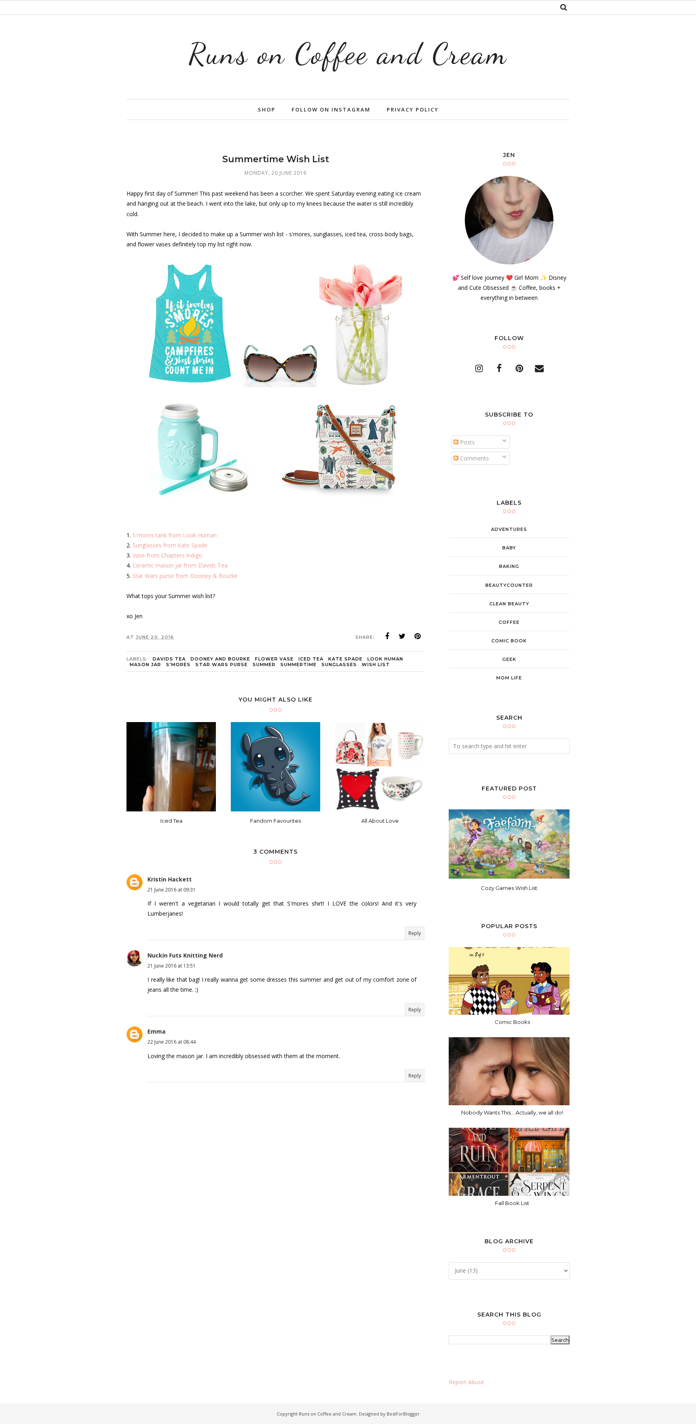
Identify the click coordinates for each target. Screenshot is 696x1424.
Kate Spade (345, 659)
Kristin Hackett (169, 879)
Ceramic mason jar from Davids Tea (180, 565)
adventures (509, 529)
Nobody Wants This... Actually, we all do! (512, 1112)
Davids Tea (169, 659)
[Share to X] (402, 636)
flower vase (274, 659)
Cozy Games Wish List (509, 888)
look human (385, 659)
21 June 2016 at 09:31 (171, 889)
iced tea (310, 659)
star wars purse (221, 664)
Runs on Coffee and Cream (348, 54)
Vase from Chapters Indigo (167, 555)
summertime (298, 664)
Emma (156, 1031)
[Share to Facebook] (387, 636)
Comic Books (512, 1022)
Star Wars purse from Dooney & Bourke (185, 576)
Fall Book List (512, 1203)
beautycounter (509, 585)
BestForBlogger (403, 1414)
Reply (414, 933)
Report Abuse (466, 1382)
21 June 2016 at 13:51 (171, 965)
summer (264, 664)
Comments (473, 458)
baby (509, 548)
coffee (509, 622)
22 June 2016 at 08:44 (171, 1041)
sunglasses (339, 664)
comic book (509, 641)
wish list (376, 664)
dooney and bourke (220, 659)
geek (509, 659)
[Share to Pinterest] (417, 636)
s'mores (178, 664)
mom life (509, 678)
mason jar (145, 664)
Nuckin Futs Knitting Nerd (185, 955)
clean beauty (509, 604)
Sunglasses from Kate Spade (170, 545)
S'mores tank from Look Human (175, 535)
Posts (466, 442)
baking (509, 566)
